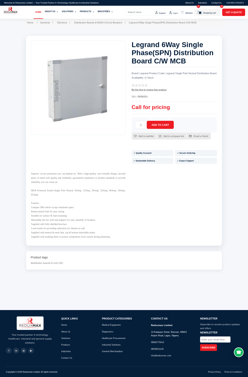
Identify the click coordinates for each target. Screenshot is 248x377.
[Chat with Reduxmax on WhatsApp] (239, 352)
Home (38, 12)
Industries (202, 3)
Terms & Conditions (233, 372)
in (16, 350)
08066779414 (157, 342)
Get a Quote (234, 12)
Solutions (69, 11)
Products (87, 11)
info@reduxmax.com (161, 355)
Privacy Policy (214, 372)
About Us (189, 3)
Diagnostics (107, 331)
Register (162, 13)
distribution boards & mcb (44, 263)
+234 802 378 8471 (235, 3)
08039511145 (157, 349)
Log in (175, 13)
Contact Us (216, 3)
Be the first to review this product (149, 89)
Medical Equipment (111, 325)
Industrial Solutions (111, 345)
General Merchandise (112, 351)
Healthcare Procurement (114, 338)
